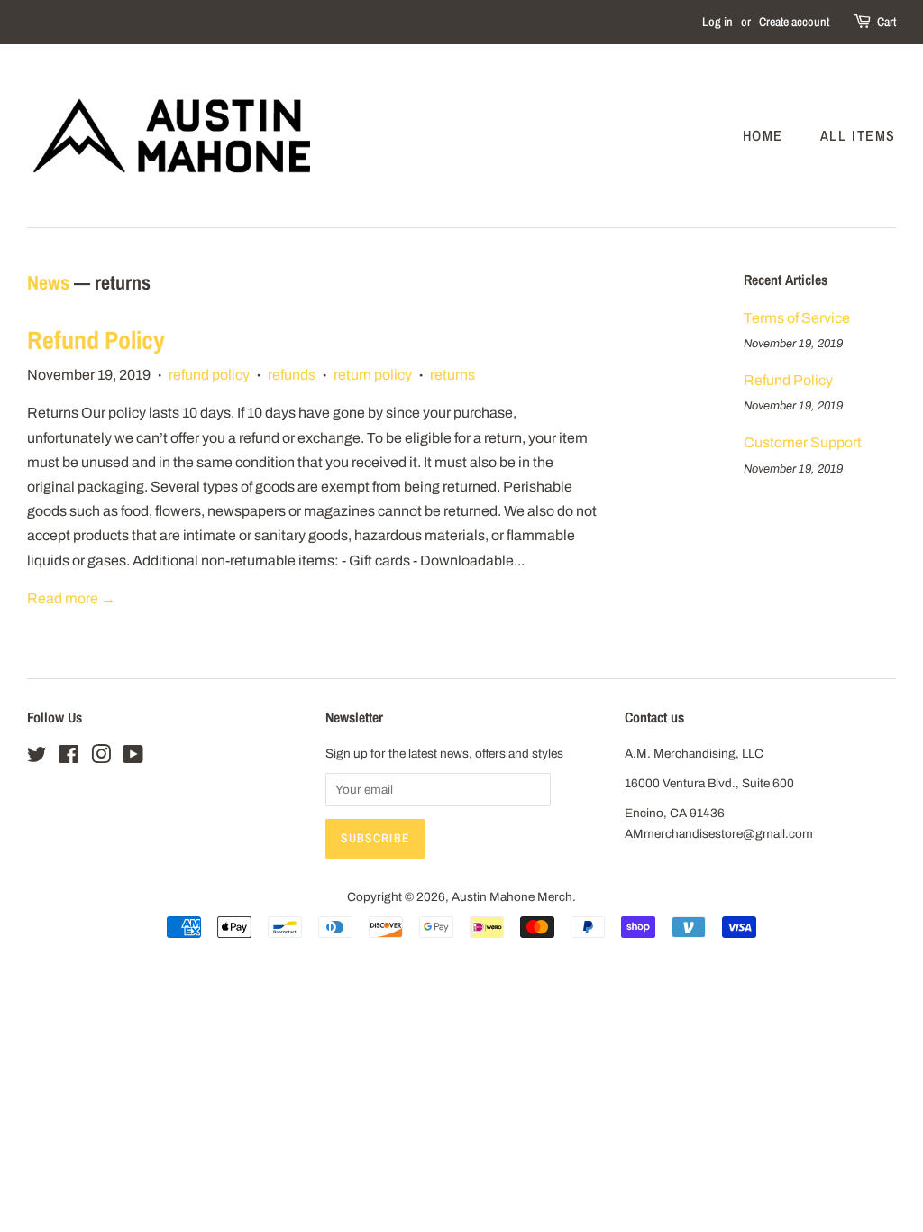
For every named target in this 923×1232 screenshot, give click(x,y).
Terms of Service (797, 318)
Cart (886, 22)
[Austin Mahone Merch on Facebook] (69, 758)
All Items (858, 135)
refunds (291, 374)
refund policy (209, 374)
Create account (794, 22)
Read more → (71, 598)
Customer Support (803, 442)
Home (763, 135)
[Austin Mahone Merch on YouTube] (133, 758)
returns (452, 374)
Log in (717, 22)
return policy (373, 374)
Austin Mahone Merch (512, 897)
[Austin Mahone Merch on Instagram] (101, 758)
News (48, 282)
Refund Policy (96, 340)
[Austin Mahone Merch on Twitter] (37, 758)
